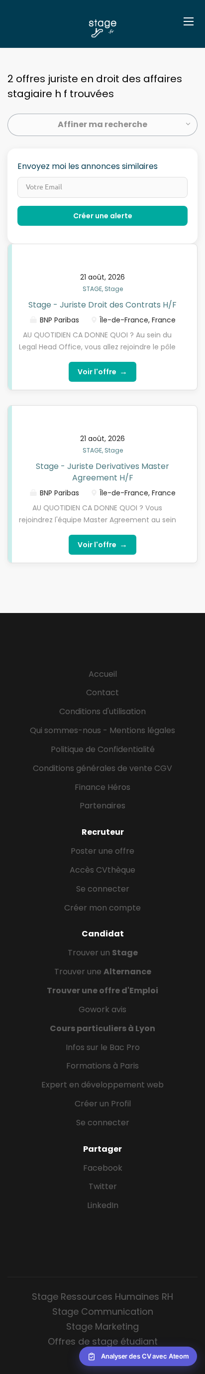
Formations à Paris (102, 1065)
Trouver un (103, 952)
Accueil (103, 674)
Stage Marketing (102, 1326)
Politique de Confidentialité (103, 749)
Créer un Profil (103, 1103)
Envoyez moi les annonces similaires (87, 166)
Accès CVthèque (102, 870)
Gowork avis (102, 1009)
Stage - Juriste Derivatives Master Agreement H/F (102, 471)
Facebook (102, 1168)
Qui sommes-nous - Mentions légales (102, 730)
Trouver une (102, 971)
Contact (102, 692)
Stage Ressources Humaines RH (102, 1296)
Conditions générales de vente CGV (102, 768)
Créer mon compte (102, 908)
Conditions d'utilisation (102, 711)
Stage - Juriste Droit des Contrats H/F (102, 304)
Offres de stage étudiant (103, 1341)
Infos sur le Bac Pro (103, 1047)
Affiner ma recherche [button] (102, 124)
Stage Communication (102, 1311)
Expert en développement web (102, 1084)
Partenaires (102, 805)
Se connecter (102, 889)
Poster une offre (102, 851)
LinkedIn (102, 1205)
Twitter (103, 1186)
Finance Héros (102, 787)
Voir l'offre (102, 371)
